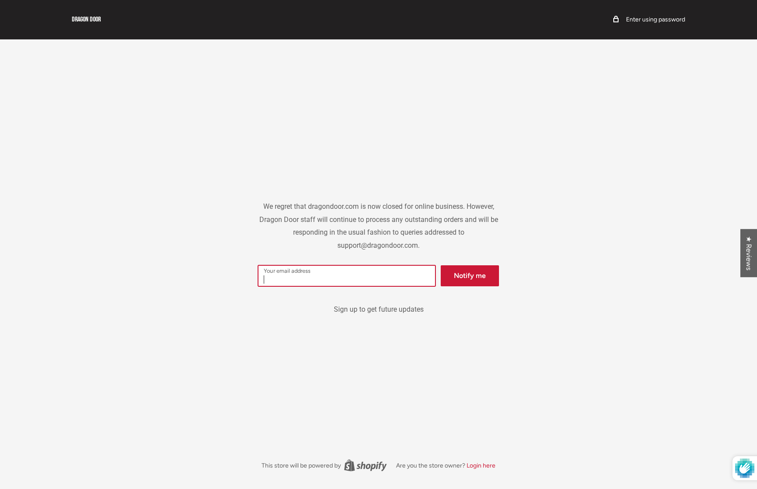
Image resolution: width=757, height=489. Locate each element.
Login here (481, 465)
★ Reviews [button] (749, 253)
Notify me (470, 275)
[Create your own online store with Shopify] (365, 465)
